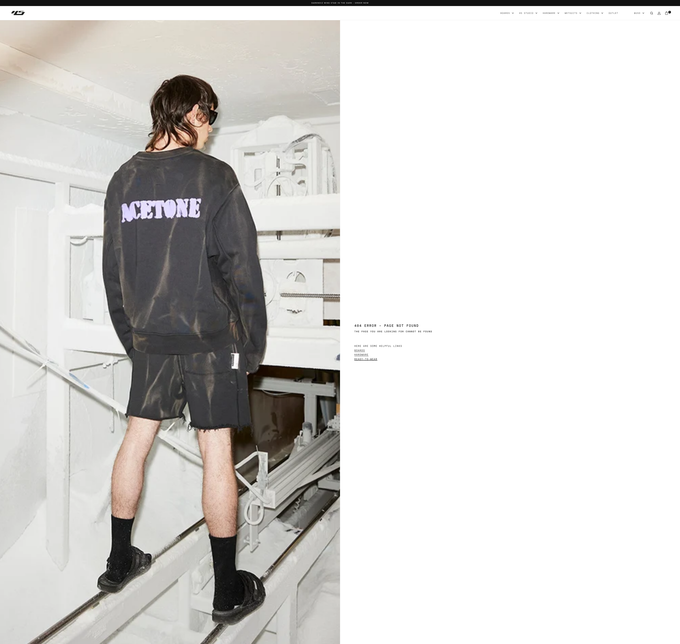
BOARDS (359, 350)
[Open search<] (652, 13)
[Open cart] (666, 13)
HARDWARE (361, 354)
